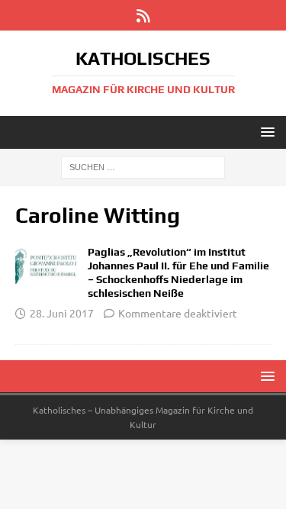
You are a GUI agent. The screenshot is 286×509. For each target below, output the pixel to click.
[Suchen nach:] (143, 166)
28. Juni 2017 (62, 313)
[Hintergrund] (45, 266)
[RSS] (143, 15)
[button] (265, 131)
